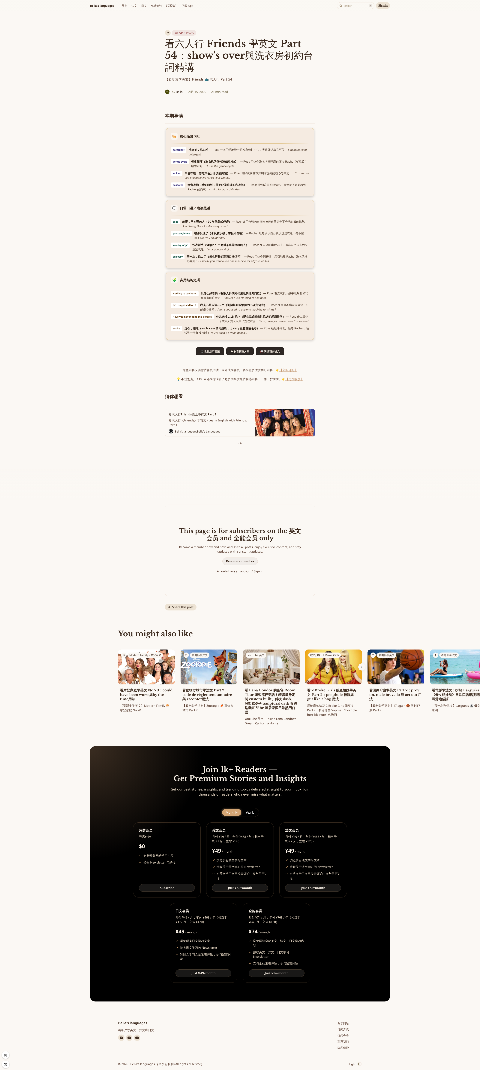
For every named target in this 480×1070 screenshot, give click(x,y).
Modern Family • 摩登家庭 (145, 655)
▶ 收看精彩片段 (240, 351)
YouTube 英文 (256, 655)
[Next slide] (361, 667)
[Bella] (167, 92)
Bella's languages (102, 6)
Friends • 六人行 (184, 33)
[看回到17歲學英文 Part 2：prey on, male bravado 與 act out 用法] (396, 682)
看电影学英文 (386, 655)
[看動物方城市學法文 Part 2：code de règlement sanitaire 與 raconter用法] (209, 682)
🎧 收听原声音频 (210, 351)
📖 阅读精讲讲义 (270, 351)
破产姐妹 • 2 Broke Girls (324, 655)
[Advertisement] (240, 472)
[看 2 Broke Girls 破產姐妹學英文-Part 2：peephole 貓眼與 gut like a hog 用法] (333, 684)
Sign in (258, 571)
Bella (179, 92)
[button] (124, 6)
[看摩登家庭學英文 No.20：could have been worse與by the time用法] (146, 682)
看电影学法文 (200, 655)
